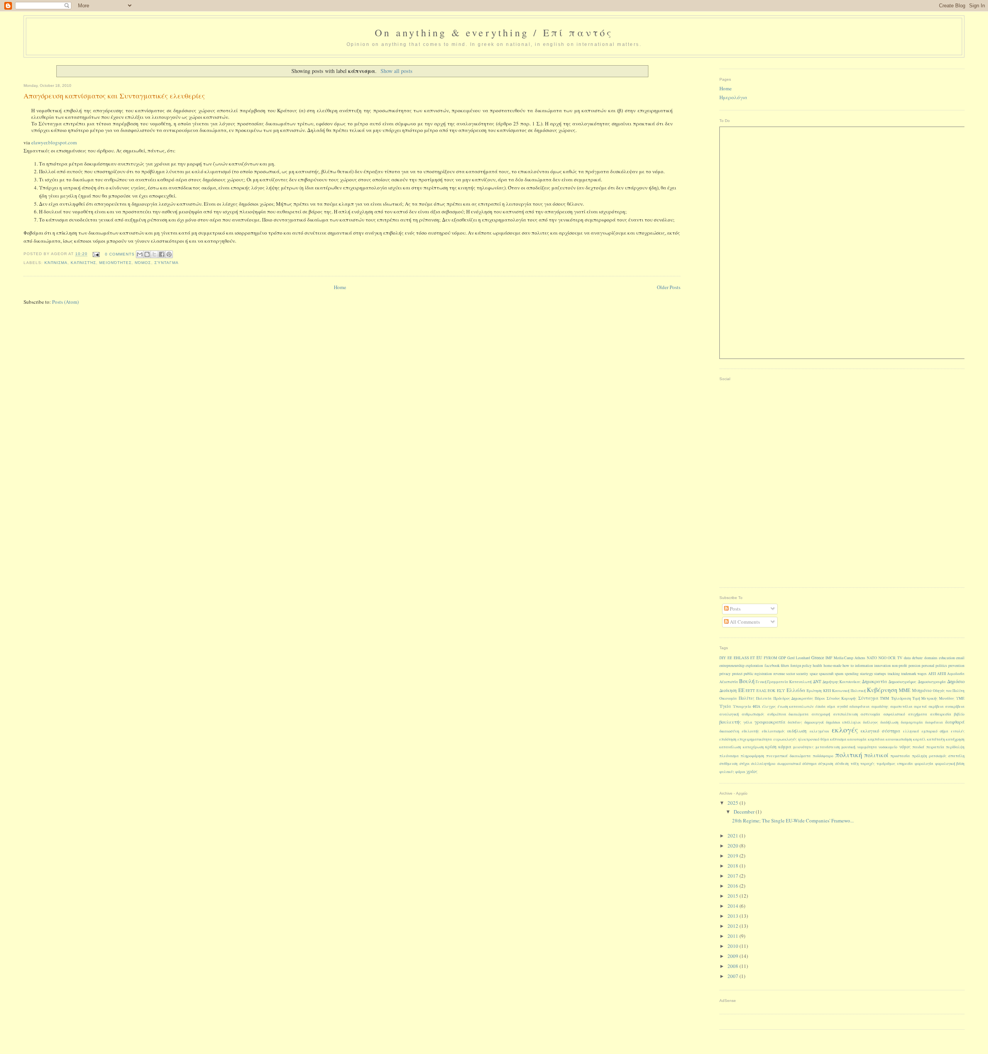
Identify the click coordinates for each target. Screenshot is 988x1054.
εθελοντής (750, 731)
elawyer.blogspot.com (54, 142)
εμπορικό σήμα (935, 731)
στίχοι (744, 763)
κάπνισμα (56, 263)
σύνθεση (842, 763)
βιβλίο (959, 714)
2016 (733, 885)
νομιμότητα (867, 746)
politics (941, 665)
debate (917, 657)
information (864, 665)
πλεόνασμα (729, 755)
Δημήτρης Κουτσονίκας (841, 681)
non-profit (899, 665)
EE (729, 657)
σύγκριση (825, 763)
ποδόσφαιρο (823, 755)
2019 (733, 855)
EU (759, 657)
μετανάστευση (827, 746)
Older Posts (668, 287)
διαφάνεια (934, 722)
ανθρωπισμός (753, 714)
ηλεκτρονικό (808, 739)
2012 (733, 925)
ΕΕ (741, 690)
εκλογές (845, 729)
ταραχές (867, 763)
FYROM (770, 657)
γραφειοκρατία (770, 722)
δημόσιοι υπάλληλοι (843, 722)
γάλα (747, 722)
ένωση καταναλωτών (796, 706)
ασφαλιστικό (894, 714)
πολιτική (848, 754)
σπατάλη (956, 755)
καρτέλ (919, 739)
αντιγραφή (821, 714)
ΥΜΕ (960, 698)
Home (340, 287)
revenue (779, 673)
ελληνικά (911, 731)
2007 (733, 976)
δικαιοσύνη (729, 731)
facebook (772, 665)
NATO (872, 657)
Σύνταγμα (166, 263)
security (802, 673)
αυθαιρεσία (940, 714)
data (907, 657)
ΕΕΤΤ (750, 690)
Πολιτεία (763, 698)
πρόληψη (919, 755)
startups (880, 673)
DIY (722, 657)
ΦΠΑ (756, 706)
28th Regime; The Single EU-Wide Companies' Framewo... (793, 820)
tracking (894, 673)
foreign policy (801, 665)
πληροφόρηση (752, 755)
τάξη (855, 763)
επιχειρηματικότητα (755, 739)
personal (928, 665)
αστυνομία (870, 714)
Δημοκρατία (874, 681)
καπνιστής (83, 263)
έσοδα (820, 706)
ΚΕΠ (827, 690)
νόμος (143, 263)
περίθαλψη (955, 746)
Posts (735, 608)
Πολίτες (747, 698)
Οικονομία (728, 698)
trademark (908, 673)
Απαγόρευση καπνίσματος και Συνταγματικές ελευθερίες (114, 95)
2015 (733, 895)
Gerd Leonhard (798, 657)
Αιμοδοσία (955, 673)
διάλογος (870, 722)
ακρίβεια (936, 706)
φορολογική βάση (950, 763)
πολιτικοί (876, 755)
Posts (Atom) (65, 301)
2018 (733, 865)
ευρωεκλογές (785, 739)
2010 (733, 945)
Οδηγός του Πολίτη (948, 690)
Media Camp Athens (849, 657)
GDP (782, 657)
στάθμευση (728, 763)
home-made (832, 665)
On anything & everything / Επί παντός (494, 32)
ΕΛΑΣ (761, 690)
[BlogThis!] (147, 254)
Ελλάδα (796, 690)
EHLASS (741, 657)
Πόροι (820, 698)
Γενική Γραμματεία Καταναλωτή (783, 681)
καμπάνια (876, 739)
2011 (733, 935)
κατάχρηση (955, 739)
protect (737, 673)
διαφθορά (954, 722)
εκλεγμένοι (819, 731)
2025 (733, 802)
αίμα (831, 706)
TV (899, 657)
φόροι (740, 771)
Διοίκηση (728, 690)
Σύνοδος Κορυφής (841, 698)
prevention (956, 665)
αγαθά (842, 706)
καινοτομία (857, 739)
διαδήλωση (889, 722)
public (748, 673)
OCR (892, 657)
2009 (733, 955)
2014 (733, 905)
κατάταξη (936, 739)
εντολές (957, 731)
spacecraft (826, 673)
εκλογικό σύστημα (880, 730)
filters (785, 665)
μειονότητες (115, 263)
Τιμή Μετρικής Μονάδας (933, 698)
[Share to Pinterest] (169, 254)
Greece (817, 657)
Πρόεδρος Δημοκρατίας (793, 698)
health (817, 665)
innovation (882, 665)
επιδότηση (727, 739)
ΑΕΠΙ (941, 673)
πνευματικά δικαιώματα (788, 755)
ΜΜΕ (904, 690)
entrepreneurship (731, 665)
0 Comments (120, 254)
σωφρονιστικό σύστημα (797, 763)
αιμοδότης (879, 706)
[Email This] (140, 254)
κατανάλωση (730, 746)
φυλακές (726, 771)
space (814, 673)
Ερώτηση (814, 690)
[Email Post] (96, 254)
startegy (866, 673)
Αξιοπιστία (728, 681)
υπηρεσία (905, 763)
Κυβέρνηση (882, 689)
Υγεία (725, 706)
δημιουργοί (814, 722)
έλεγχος (769, 706)
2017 (733, 875)
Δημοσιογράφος (902, 681)
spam (839, 673)
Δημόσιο (955, 681)
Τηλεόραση (901, 698)
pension (914, 665)
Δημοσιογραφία (932, 681)
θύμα (825, 739)
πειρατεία (935, 746)
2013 (733, 915)
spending (852, 673)
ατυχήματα (917, 714)
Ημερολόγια (733, 97)
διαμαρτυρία (912, 722)
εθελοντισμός (773, 731)
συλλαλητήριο (763, 763)
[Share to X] (154, 254)
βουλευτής (730, 722)
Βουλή (747, 681)
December (745, 811)
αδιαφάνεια (859, 706)
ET (752, 657)
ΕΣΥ (781, 690)
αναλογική (729, 714)
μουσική (848, 746)
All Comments (744, 621)
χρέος (752, 771)
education (947, 657)
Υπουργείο (742, 706)
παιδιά (918, 746)
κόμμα (785, 746)
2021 (733, 835)
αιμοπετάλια (901, 706)
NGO (882, 657)
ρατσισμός (937, 755)
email (960, 657)
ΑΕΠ (932, 673)
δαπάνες (795, 722)
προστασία (900, 755)
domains (930, 657)
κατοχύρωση (753, 746)
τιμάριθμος (885, 763)
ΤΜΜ (884, 698)
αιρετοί (920, 706)
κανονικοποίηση (899, 739)
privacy (725, 673)
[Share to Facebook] (162, 254)
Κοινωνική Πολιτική (849, 690)
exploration (754, 665)
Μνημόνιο (922, 690)
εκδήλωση (797, 731)
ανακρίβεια (954, 706)
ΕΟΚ (771, 690)
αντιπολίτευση (845, 714)
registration (763, 673)
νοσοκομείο (887, 746)
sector (790, 673)
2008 (733, 966)
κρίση (771, 746)
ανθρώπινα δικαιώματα (788, 714)
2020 (733, 845)
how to (848, 665)
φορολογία (924, 763)
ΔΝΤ (817, 681)
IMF (829, 657)
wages (922, 673)
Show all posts (397, 70)
